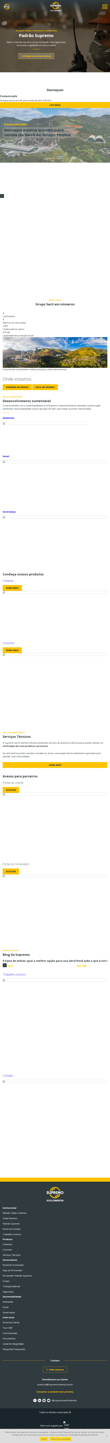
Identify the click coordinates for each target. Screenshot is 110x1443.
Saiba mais (55, 765)
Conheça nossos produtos (36, 56)
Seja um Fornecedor (13, 1270)
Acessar (11, 789)
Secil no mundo (45, 387)
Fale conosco (56, 1369)
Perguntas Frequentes (14, 1349)
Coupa (6, 1281)
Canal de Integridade (13, 1343)
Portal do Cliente (11, 1322)
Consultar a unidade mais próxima (55, 1391)
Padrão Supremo (11, 1223)
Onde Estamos (10, 1218)
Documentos (9, 1338)
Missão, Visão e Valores (14, 1213)
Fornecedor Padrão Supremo (17, 1275)
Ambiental (8, 1301)
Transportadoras (11, 1286)
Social (5, 1307)
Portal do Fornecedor (13, 1265)
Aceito (44, 1439)
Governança (9, 1312)
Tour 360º (8, 1327)
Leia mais (55, 105)
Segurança (8, 1291)
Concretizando (10, 1333)
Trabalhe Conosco (12, 1234)
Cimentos (7, 1244)
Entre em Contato (12, 1229)
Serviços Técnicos (11, 1255)
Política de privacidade (60, 1439)
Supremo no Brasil (17, 387)
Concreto (7, 1249)
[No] (106, 1436)
